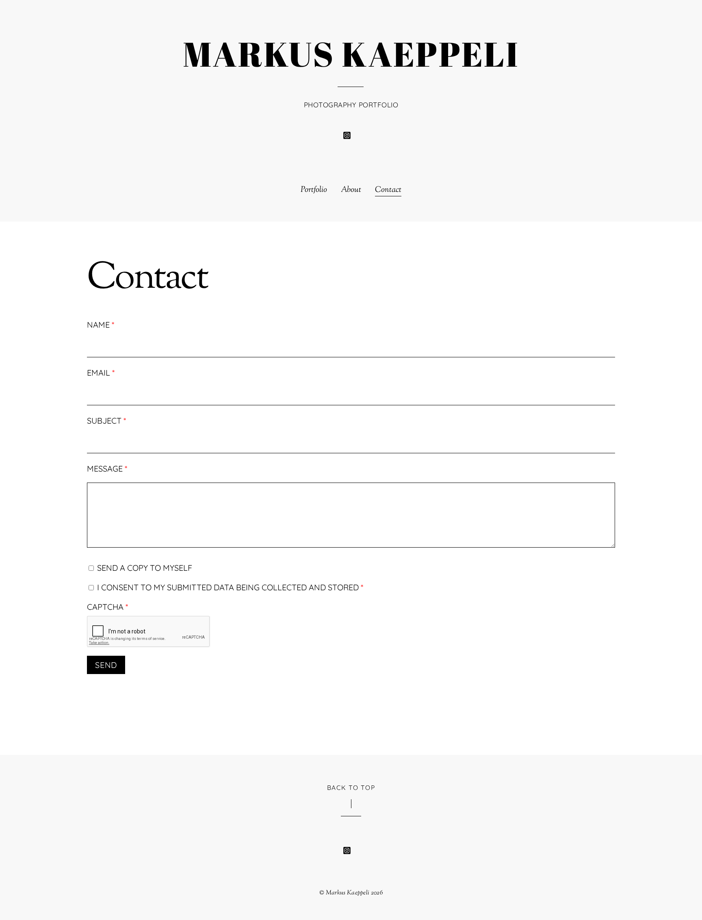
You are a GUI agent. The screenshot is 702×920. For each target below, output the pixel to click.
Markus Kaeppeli (348, 892)
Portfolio (314, 190)
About (351, 190)
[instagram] (347, 135)
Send (106, 665)
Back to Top (351, 787)
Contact (388, 190)
